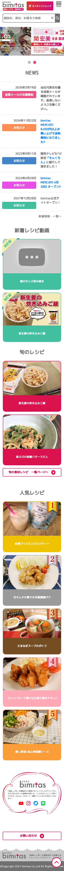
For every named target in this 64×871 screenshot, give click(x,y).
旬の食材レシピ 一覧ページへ (30, 472)
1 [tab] (29, 62)
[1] (57, 18)
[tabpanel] (32, 41)
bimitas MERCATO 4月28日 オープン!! (51, 182)
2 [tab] (34, 62)
